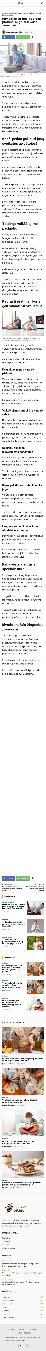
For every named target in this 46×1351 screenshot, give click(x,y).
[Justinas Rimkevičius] (4, 32)
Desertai (4, 1180)
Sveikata (5, 13)
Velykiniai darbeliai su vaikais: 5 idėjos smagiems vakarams (12, 985)
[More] (32, 37)
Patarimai (5, 919)
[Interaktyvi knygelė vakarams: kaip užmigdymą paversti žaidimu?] (35, 1004)
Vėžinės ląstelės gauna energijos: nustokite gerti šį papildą (13, 924)
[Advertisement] (23, 774)
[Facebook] (20, 1346)
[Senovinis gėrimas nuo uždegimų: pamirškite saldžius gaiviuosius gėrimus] (35, 969)
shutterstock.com (17, 76)
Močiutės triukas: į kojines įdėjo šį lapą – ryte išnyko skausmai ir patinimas (13, 906)
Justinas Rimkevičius (15, 32)
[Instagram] (25, 1346)
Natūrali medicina (8, 902)
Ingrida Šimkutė (7, 1146)
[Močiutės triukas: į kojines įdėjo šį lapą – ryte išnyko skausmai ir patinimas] (35, 908)
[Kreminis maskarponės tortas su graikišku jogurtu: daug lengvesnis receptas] (23, 1164)
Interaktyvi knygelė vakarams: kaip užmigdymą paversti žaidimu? (11, 1004)
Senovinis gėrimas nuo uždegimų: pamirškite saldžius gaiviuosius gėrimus (12, 968)
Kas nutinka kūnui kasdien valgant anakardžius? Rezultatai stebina (12, 888)
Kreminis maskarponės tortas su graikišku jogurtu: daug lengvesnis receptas (21, 1183)
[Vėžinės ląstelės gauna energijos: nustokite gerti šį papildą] (35, 926)
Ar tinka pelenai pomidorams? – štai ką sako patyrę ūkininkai (12, 941)
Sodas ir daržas (7, 937)
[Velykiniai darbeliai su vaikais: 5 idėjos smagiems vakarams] (35, 987)
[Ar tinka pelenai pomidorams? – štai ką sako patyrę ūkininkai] (35, 943)
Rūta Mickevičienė (8, 1188)
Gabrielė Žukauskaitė (8, 1105)
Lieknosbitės (6, 1220)
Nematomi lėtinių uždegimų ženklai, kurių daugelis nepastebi (35, 888)
